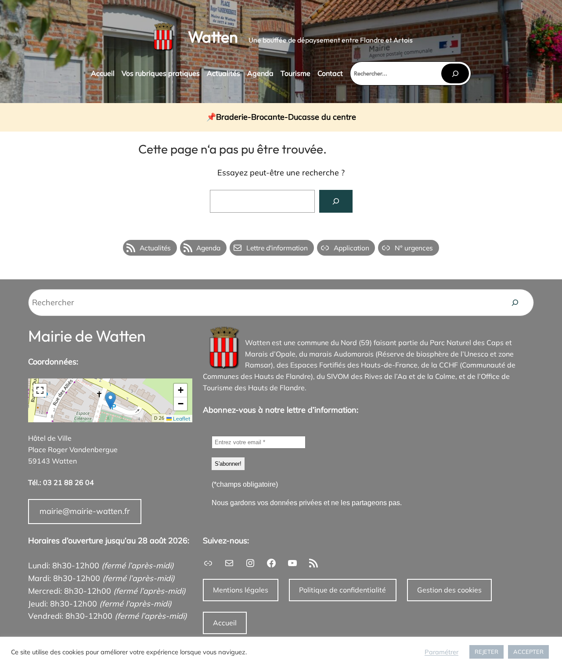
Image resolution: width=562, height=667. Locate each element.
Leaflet (181, 418)
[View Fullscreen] (40, 390)
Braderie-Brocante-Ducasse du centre (286, 117)
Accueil (225, 622)
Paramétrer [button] (441, 652)
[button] (110, 401)
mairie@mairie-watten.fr (85, 511)
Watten (213, 36)
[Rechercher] (454, 73)
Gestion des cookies (449, 589)
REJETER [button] (486, 651)
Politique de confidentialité (342, 589)
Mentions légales (240, 589)
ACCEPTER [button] (528, 651)
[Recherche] (515, 302)
